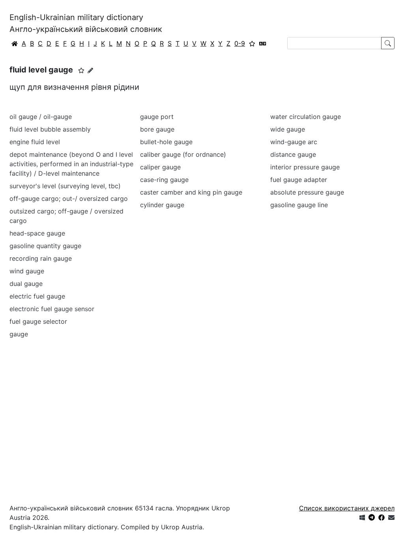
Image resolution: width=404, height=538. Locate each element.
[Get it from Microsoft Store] (362, 517)
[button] (81, 70)
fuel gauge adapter (298, 180)
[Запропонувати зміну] (90, 70)
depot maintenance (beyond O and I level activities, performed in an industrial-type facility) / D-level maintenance (71, 163)
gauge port (157, 117)
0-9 (239, 43)
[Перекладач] (262, 43)
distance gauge (293, 154)
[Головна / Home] (14, 43)
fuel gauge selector (38, 321)
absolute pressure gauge (307, 192)
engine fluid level (34, 142)
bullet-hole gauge (166, 142)
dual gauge (26, 284)
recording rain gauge (40, 258)
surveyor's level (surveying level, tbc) (65, 186)
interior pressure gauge (305, 167)
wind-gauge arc (293, 142)
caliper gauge (160, 167)
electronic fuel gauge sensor (51, 309)
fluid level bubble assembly (50, 129)
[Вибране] (252, 43)
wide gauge (287, 129)
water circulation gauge (305, 117)
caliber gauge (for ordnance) (183, 154)
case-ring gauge (164, 180)
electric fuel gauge (37, 296)
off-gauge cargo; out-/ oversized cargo (68, 198)
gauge (18, 334)
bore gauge (157, 129)
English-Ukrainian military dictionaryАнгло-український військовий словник (85, 23)
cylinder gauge (162, 205)
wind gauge (26, 271)
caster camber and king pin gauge (191, 192)
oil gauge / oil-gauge (40, 117)
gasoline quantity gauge (45, 246)
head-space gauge (37, 233)
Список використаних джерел (347, 508)
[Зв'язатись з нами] (391, 517)
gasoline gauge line (299, 205)
